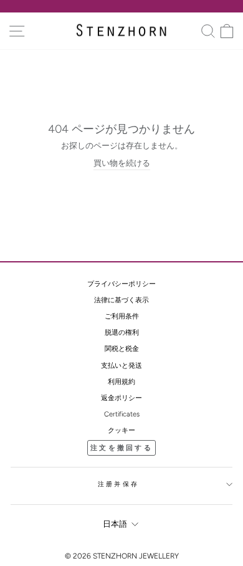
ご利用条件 (122, 316)
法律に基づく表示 (121, 300)
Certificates (122, 414)
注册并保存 (118, 484)
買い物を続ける (121, 163)
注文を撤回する (121, 448)
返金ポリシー (121, 398)
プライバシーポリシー (121, 284)
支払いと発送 (121, 366)
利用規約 (121, 382)
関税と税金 (122, 349)
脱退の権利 (122, 333)
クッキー (121, 430)
